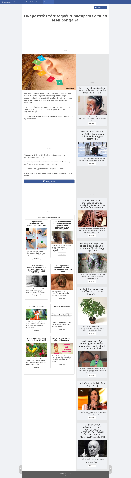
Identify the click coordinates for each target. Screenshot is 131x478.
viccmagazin (6, 2)
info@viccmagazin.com (65, 473)
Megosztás (102, 7)
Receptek (39, 2)
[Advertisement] (65, 37)
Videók (32, 2)
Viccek (25, 2)
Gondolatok (17, 2)
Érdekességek (48, 2)
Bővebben (36, 258)
